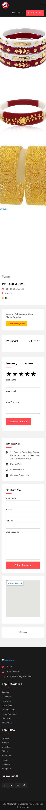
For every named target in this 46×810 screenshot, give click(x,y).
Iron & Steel (7, 705)
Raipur (5, 760)
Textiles (5, 692)
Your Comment (12, 402)
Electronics (7, 723)
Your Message (12, 532)
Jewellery (6, 697)
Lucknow (6, 764)
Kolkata (5, 738)
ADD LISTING (36, 13)
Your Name (11, 380)
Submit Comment (18, 421)
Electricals (6, 718)
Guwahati (6, 747)
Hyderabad (7, 756)
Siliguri (5, 751)
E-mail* (9, 510)
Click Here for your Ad (16, 324)
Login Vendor (17, 13)
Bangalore (6, 769)
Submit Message (23, 565)
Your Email (11, 391)
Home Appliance (9, 714)
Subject (9, 521)
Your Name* (11, 498)
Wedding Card (8, 710)
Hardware (6, 701)
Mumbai (5, 743)
